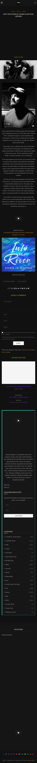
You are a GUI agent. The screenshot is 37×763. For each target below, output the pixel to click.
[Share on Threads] (26, 288)
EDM (19, 544)
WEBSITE (15, 235)
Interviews (19, 568)
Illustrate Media (31, 760)
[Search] (35, 2)
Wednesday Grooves (19, 612)
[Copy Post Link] (24, 288)
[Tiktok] (33, 754)
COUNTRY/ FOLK (19, 541)
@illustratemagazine (7, 635)
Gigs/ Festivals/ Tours (19, 556)
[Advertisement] (18, 37)
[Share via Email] (28, 288)
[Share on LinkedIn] (16, 288)
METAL (19, 572)
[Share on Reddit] (18, 288)
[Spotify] (25, 754)
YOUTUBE (22, 235)
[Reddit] (30, 754)
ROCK (19, 600)
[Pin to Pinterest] (15, 288)
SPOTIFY (22, 232)
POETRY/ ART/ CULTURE (19, 584)
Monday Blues (19, 576)
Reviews (19, 592)
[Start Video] (18, 218)
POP (19, 588)
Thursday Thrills (19, 604)
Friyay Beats (19, 552)
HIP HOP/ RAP (19, 560)
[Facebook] (3, 754)
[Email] (19, 754)
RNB (19, 596)
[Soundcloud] (22, 754)
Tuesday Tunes (19, 608)
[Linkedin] (14, 754)
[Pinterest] (11, 754)
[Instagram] (8, 754)
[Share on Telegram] (22, 288)
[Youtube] (16, 754)
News (19, 580)
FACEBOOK (7, 232)
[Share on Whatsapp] (20, 288)
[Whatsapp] (27, 754)
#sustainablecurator (9, 281)
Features (19, 548)
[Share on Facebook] (11, 288)
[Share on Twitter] (13, 288)
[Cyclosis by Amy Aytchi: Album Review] (18, 372)
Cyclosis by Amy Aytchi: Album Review (18, 386)
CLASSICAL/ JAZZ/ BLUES (19, 537)
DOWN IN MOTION (22, 281)
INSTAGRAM (15, 232)
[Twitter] (6, 754)
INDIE (19, 564)
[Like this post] (9, 288)
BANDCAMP (29, 232)
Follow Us (6, 487)
